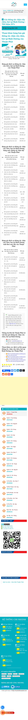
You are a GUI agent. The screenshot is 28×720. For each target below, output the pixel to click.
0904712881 (9, 460)
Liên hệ (3, 676)
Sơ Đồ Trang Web (16, 676)
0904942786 (9, 471)
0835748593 (9, 517)
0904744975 (9, 494)
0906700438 (9, 419)
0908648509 (9, 442)
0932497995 (9, 454)
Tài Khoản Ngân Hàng (6, 678)
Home (4, 10)
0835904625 (9, 500)
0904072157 (9, 425)
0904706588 (9, 448)
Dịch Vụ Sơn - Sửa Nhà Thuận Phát (13, 582)
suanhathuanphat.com (17, 341)
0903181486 (9, 431)
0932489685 (9, 437)
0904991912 (9, 465)
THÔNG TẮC (10, 10)
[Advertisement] (14, 392)
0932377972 (9, 506)
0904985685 (9, 483)
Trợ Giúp (9, 676)
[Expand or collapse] (24, 28)
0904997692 (9, 477)
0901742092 (9, 488)
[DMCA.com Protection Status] (5, 524)
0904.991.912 (12, 323)
